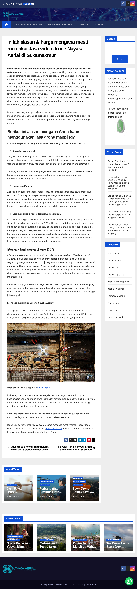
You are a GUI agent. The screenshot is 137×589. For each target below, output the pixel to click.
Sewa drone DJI (54, 428)
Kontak (99, 25)
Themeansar (91, 584)
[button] (129, 581)
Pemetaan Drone (79, 481)
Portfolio (84, 25)
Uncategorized (115, 317)
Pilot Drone (113, 303)
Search (111, 39)
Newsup (79, 584)
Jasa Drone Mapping (118, 281)
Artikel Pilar (114, 253)
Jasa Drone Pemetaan (60, 25)
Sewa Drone (43, 387)
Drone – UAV (114, 260)
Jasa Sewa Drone (46, 481)
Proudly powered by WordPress (54, 584)
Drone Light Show (117, 274)
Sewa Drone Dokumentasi (28, 25)
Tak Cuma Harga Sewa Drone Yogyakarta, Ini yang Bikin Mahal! (119, 214)
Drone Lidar (77, 478)
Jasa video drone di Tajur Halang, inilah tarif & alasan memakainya (30, 448)
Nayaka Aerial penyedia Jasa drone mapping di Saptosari (75, 448)
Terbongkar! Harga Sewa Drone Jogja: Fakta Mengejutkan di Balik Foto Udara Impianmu (119, 183)
